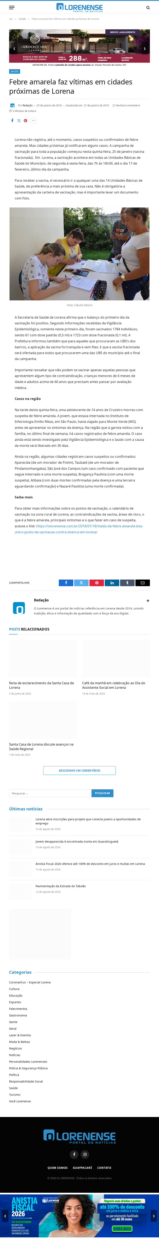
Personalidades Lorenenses (28, 1062)
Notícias (14, 1055)
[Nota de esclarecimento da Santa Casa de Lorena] (43, 659)
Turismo (14, 1095)
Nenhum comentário (128, 105)
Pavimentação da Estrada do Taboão (61, 886)
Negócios (15, 1048)
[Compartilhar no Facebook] (12, 120)
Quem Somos (58, 1168)
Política (14, 1075)
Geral (13, 1028)
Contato (104, 1168)
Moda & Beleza (19, 1042)
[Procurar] (148, 7)
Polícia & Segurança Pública (28, 1068)
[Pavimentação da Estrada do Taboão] (20, 891)
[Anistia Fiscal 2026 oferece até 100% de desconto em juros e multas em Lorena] (20, 869)
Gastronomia (18, 1015)
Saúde (14, 71)
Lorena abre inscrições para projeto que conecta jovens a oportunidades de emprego (88, 821)
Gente (13, 1022)
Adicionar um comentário (79, 770)
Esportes (15, 1002)
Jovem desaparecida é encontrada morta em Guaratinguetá (77, 841)
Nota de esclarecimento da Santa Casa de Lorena (41, 685)
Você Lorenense (20, 1101)
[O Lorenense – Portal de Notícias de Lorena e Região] (79, 7)
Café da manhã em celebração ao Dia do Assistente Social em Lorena (113, 685)
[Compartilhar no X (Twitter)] (19, 120)
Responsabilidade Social (26, 1081)
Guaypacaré (82, 1168)
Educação (15, 995)
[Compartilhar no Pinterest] (25, 120)
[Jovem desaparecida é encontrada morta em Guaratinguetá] (20, 847)
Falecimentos (18, 1009)
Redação (28, 105)
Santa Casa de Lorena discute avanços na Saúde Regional (41, 746)
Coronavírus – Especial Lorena (30, 982)
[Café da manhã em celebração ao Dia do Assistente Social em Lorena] (116, 659)
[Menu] (11, 7)
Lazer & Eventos (20, 1035)
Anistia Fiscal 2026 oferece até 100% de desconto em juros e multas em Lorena (90, 864)
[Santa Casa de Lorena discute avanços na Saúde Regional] (43, 720)
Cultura (14, 989)
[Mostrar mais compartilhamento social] (33, 120)
